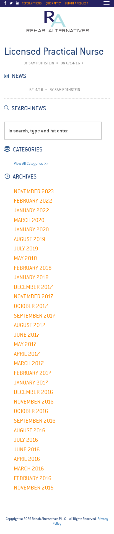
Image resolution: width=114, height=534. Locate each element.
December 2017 (33, 287)
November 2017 (34, 296)
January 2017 (31, 382)
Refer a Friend (32, 3)
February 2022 (33, 200)
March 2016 (29, 468)
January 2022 (31, 210)
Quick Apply (53, 3)
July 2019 (26, 248)
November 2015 (34, 487)
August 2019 (29, 239)
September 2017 (35, 315)
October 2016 (31, 411)
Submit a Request (76, 3)
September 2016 (35, 420)
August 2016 (29, 430)
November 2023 (34, 191)
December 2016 (33, 392)
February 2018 (33, 268)
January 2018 (31, 277)
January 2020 (31, 229)
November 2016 (34, 401)
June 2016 (27, 449)
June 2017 (27, 334)
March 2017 (29, 363)
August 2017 (29, 325)
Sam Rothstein (41, 63)
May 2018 (25, 258)
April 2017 (27, 353)
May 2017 (25, 344)
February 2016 (32, 478)
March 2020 (29, 220)
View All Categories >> (31, 163)
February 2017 (32, 373)
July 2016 (26, 439)
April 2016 (27, 459)
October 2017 (31, 306)
